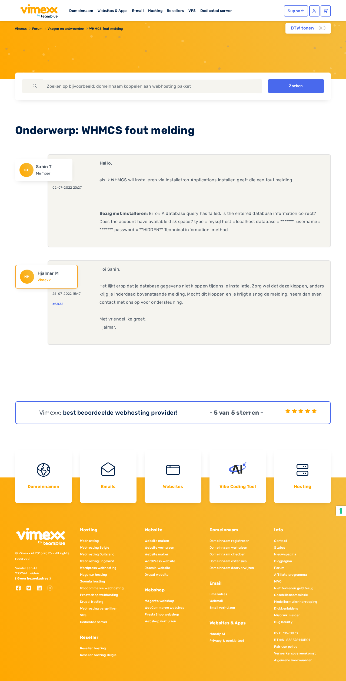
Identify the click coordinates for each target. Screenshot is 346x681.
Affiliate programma (290, 575)
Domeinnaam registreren (229, 541)
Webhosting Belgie (94, 547)
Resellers (175, 10)
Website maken (157, 541)
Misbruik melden (287, 615)
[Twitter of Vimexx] (31, 588)
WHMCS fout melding (106, 29)
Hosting (155, 10)
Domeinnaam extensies (228, 561)
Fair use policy (285, 647)
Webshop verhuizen (160, 621)
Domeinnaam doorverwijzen (231, 568)
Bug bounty (283, 622)
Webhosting (89, 541)
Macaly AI (217, 634)
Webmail (216, 601)
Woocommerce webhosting (102, 588)
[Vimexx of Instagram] (51, 588)
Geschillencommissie (291, 595)
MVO (277, 581)
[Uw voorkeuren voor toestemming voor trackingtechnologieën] (341, 511)
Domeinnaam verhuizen (228, 547)
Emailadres (218, 594)
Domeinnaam (81, 10)
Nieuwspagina (285, 554)
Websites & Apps (113, 10)
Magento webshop (159, 601)
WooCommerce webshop (164, 608)
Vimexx (21, 29)
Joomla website (157, 568)
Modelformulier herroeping (295, 602)
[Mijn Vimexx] (314, 11)
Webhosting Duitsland (97, 554)
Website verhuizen (159, 547)
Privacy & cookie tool (226, 641)
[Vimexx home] (37, 9)
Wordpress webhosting (98, 568)
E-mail (138, 10)
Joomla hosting (92, 581)
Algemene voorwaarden (293, 660)
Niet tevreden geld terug (293, 588)
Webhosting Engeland (97, 561)
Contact (280, 541)
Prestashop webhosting (99, 595)
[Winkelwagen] (326, 11)
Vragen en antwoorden (66, 29)
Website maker (156, 554)
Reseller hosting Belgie (98, 655)
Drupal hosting (91, 602)
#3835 (57, 304)
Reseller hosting (93, 648)
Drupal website (156, 575)
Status (279, 547)
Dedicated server (216, 10)
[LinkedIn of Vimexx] (41, 588)
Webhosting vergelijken (98, 608)
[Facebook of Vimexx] (20, 588)
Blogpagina (283, 561)
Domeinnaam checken (227, 554)
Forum (37, 29)
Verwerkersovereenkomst (295, 653)
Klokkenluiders (286, 608)
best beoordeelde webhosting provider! (120, 412)
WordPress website (160, 561)
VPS (192, 10)
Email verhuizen (222, 608)
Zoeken (296, 86)
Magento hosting (93, 575)
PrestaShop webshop (162, 614)
